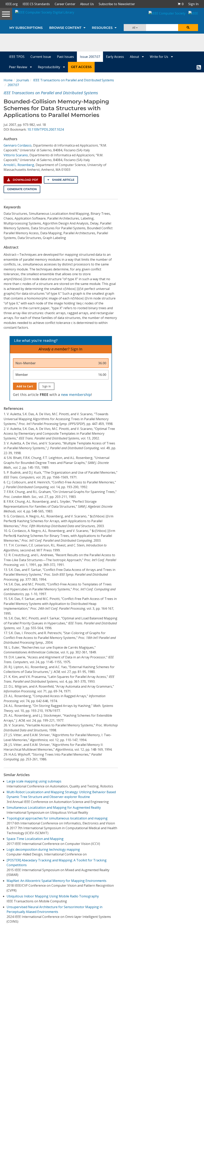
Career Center (65, 4)
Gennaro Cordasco (17, 145)
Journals (23, 80)
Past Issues (65, 56)
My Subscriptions (26, 28)
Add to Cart (25, 386)
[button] (180, 4)
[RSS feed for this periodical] (199, 67)
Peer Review (18, 67)
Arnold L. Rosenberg (19, 165)
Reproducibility (49, 67)
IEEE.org (11, 4)
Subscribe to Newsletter (117, 4)
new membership (76, 394)
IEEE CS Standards (36, 4)
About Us (87, 4)
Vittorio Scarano (16, 155)
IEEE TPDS (17, 56)
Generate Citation (22, 189)
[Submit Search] (188, 27)
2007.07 (13, 85)
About (135, 56)
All (134, 27)
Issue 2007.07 (90, 56)
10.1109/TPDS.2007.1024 (45, 129)
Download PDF (25, 180)
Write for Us (159, 56)
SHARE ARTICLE (62, 180)
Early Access (115, 56)
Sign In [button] (193, 4)
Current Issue (40, 56)
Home (8, 80)
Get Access (81, 67)
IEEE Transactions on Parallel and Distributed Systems (73, 80)
